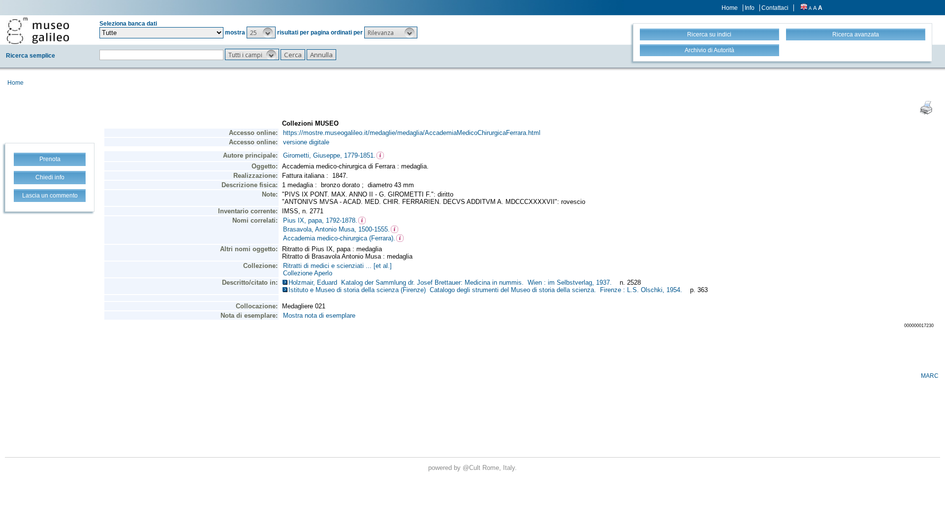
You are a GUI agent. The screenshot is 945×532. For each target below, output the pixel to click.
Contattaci (774, 7)
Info (750, 7)
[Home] (38, 30)
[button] (261, 32)
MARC (930, 375)
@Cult (472, 467)
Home (730, 7)
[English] (803, 7)
